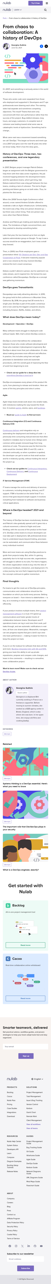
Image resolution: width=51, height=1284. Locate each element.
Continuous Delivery (15, 471)
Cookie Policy (12, 1234)
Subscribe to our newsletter (20, 1253)
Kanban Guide (31, 1167)
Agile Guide (30, 1159)
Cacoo (9, 1096)
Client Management (34, 1120)
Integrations (11, 1112)
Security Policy (12, 1227)
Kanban (29, 1108)
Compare (10, 1157)
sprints (18, 408)
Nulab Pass (11, 1100)
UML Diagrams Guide (34, 1178)
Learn (9, 1153)
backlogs (41, 408)
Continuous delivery (11, 430)
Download (11, 1116)
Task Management (33, 1096)
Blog (8, 1207)
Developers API (12, 1149)
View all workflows (33, 1124)
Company (10, 1199)
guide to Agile (21, 415)
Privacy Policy (12, 1230)
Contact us (11, 1215)
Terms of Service (13, 1238)
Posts (5, 18)
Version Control (32, 1104)
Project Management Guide (34, 1142)
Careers (10, 1203)
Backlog (10, 1092)
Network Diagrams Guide (33, 1172)
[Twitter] (22, 1246)
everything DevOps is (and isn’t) (20, 375)
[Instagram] (16, 1246)
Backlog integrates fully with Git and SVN (29, 649)
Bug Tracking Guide (34, 1147)
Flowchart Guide (32, 1186)
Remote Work (31, 1116)
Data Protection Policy (15, 1223)
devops (7, 734)
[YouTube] (41, 1246)
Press (9, 1211)
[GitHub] (35, 1246)
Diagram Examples (14, 1161)
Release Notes (12, 1171)
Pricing (9, 1104)
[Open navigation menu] (47, 3)
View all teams (32, 1128)
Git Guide (30, 1151)
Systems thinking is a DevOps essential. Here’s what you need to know (25, 785)
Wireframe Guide (33, 1155)
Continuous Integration (37, 469)
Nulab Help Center (14, 1141)
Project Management (34, 1092)
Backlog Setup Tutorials (12, 1166)
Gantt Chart (31, 1112)
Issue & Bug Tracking (34, 1100)
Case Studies (12, 1108)
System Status (12, 1145)
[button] (37, 1079)
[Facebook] (10, 1246)
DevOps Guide (32, 1163)
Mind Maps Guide (33, 1182)
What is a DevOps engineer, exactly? (21, 869)
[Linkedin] (29, 1246)
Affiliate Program (13, 1219)
